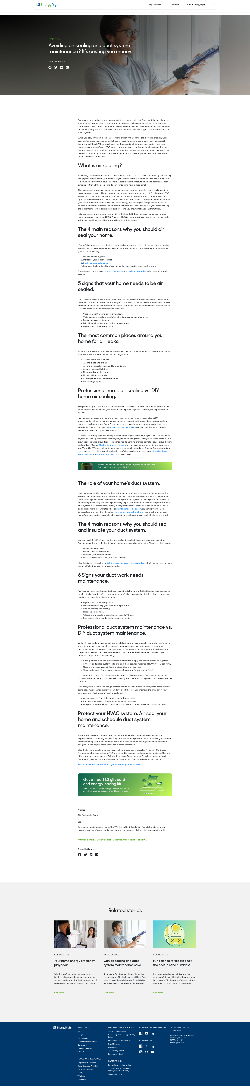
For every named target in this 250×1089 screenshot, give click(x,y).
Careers (80, 1052)
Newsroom (82, 1045)
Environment (82, 1038)
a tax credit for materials (122, 427)
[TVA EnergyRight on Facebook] (140, 1033)
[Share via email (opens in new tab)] (67, 67)
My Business (155, 4)
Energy (80, 1035)
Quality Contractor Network (112, 445)
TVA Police (81, 1079)
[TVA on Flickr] (146, 1051)
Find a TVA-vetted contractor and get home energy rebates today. (109, 764)
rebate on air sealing (113, 271)
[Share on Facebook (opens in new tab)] (50, 67)
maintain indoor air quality (128, 508)
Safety (80, 1073)
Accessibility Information (118, 1031)
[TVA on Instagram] (140, 1051)
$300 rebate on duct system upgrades (125, 563)
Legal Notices (114, 1044)
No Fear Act (113, 1047)
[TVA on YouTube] (152, 1051)
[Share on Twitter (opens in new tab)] (55, 67)
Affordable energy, (87, 839)
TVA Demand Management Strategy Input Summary (119, 1069)
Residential (55, 39)
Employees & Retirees (86, 1062)
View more (59, 992)
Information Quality (116, 1054)
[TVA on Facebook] (140, 1046)
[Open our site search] (214, 4)
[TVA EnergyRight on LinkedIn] (152, 1033)
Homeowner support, (125, 839)
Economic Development (87, 1041)
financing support (107, 454)
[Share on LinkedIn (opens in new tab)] (61, 67)
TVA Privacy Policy (116, 1050)
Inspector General (85, 1069)
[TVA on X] (146, 1046)
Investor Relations (84, 1048)
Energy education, (105, 839)
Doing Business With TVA (87, 1066)
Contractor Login (115, 1074)
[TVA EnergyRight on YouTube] (146, 1033)
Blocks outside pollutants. (95, 263)
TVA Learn (81, 1076)
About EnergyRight (196, 4)
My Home (174, 4)
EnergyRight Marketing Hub (119, 1065)
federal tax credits (137, 271)
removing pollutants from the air (129, 512)
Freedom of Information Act (120, 1040)
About (80, 1031)
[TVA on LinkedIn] (152, 1046)
